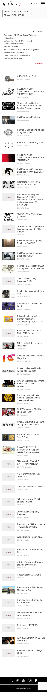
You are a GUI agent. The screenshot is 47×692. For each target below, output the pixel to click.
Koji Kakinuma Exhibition (28, 117)
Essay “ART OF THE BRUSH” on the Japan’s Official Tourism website (28, 449)
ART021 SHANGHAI (27, 76)
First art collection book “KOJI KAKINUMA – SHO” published (30, 383)
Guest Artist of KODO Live (29, 575)
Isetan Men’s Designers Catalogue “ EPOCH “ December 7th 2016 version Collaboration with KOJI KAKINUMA (30, 199)
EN (32, 3)
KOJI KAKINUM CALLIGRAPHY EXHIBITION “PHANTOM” (30, 157)
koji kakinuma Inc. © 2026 (23, 688)
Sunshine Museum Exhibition (30, 486)
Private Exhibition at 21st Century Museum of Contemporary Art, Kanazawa (30, 319)
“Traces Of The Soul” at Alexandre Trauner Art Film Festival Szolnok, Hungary (29, 105)
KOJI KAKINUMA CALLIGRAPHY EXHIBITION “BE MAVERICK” (30, 91)
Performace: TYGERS (27, 625)
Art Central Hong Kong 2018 (30, 142)
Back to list (39, 64)
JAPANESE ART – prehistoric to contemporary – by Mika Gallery (31, 229)
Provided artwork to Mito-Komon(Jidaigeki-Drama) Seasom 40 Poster (28, 397)
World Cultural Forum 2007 (29, 537)
